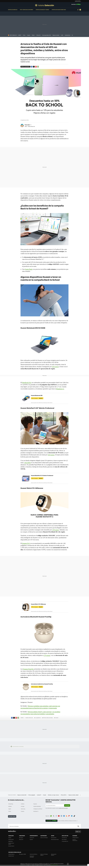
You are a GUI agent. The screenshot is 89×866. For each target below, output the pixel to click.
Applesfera (10, 841)
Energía (22, 806)
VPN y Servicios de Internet (26, 9)
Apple (9, 808)
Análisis (22, 804)
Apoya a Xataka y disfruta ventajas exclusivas (67, 820)
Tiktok (74, 816)
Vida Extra (21, 839)
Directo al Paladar (44, 837)
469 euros (51, 455)
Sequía (28, 35)
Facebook (78, 10)
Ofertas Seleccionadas (48, 717)
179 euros (47, 655)
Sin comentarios (26, 66)
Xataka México (11, 854)
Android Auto (67, 35)
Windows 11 (60, 389)
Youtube (59, 816)
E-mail (38, 66)
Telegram (80, 10)
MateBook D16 (26, 382)
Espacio (35, 804)
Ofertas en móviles (12, 9)
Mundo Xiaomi (11, 846)
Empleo (22, 811)
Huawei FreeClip (28, 669)
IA (72, 35)
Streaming (10, 804)
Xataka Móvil (11, 839)
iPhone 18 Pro (64, 795)
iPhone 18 (38, 35)
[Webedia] (78, 1)
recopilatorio (38, 717)
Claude (44, 795)
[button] (28, 125)
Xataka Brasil (11, 856)
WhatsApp (51, 816)
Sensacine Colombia (32, 856)
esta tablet (27, 462)
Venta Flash (28, 269)
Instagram (61, 816)
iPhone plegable (31, 795)
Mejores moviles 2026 (22, 795)
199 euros (55, 530)
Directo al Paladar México (44, 855)
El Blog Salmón (76, 837)
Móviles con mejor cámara (53, 795)
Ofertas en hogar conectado (59, 9)
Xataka (9, 837)
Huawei (56, 717)
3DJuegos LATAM (22, 854)
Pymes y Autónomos (75, 840)
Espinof (31, 839)
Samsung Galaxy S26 (46, 35)
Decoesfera (64, 839)
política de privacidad (63, 808)
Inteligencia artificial (37, 808)
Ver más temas (12, 816)
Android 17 (39, 795)
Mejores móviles (56, 35)
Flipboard (36, 66)
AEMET (19, 35)
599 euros (55, 366)
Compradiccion (65, 841)
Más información (54, 864)
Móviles (10, 806)
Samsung (23, 808)
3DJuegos (21, 837)
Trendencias (64, 837)
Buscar (78, 826)
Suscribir (67, 805)
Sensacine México (33, 854)
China (24, 35)
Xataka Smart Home (11, 843)
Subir (77, 831)
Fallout (33, 35)
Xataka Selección (44, 5)
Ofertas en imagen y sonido (42, 9)
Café (62, 35)
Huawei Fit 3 (26, 543)
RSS (67, 816)
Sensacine (32, 837)
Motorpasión (53, 837)
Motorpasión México (53, 855)
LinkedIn (72, 816)
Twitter (34, 66)
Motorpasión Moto (55, 839)
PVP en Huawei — (37, 398)
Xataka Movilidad (37, 806)
